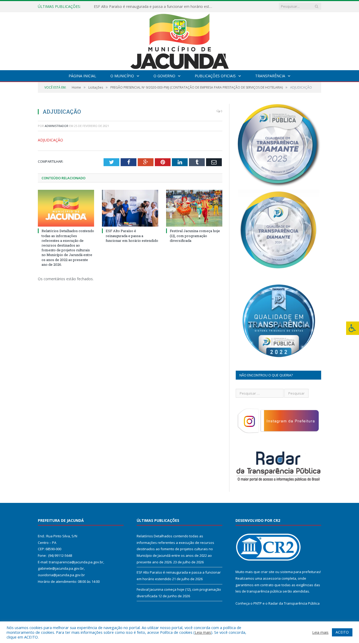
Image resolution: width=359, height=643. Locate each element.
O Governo (164, 75)
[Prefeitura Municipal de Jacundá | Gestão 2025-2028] (179, 40)
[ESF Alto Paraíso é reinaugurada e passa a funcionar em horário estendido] (130, 208)
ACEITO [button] (342, 632)
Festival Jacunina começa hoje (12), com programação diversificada (195, 235)
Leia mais (203, 632)
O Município (122, 75)
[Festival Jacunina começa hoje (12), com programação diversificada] (194, 208)
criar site (267, 571)
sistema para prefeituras (300, 571)
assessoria (272, 578)
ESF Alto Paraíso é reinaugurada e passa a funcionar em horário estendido (154, 6)
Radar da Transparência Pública (294, 603)
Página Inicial (82, 75)
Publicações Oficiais (215, 75)
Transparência (270, 75)
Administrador (56, 126)
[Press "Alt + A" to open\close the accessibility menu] (352, 328)
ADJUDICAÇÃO (50, 139)
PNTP (257, 603)
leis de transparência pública (258, 591)
